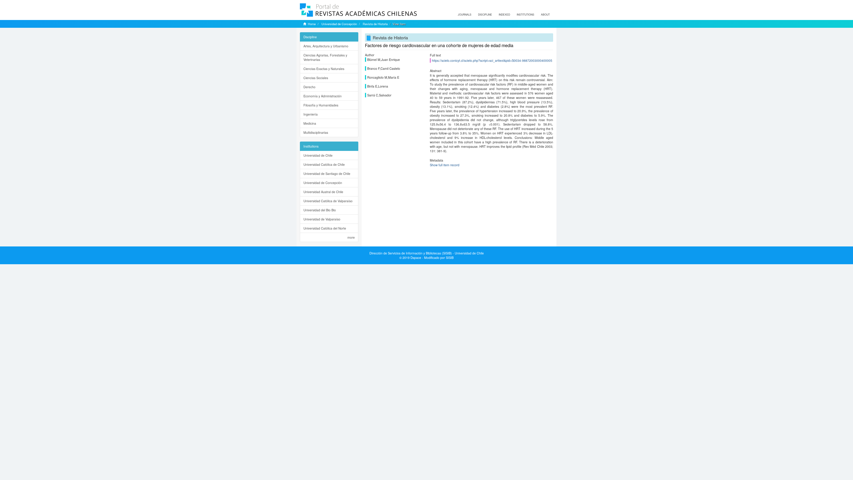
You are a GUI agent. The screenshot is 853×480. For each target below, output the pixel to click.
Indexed (504, 14)
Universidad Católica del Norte (324, 228)
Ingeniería (310, 114)
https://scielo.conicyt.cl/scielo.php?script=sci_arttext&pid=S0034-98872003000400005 (492, 60)
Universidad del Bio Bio (319, 210)
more (351, 237)
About (545, 14)
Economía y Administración (322, 96)
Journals (464, 14)
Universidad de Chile (318, 155)
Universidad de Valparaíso (321, 219)
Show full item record (444, 165)
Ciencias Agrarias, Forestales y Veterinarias (325, 57)
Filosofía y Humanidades (320, 105)
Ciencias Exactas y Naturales (323, 68)
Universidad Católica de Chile (324, 164)
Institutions (525, 14)
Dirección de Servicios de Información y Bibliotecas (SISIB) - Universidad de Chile (426, 253)
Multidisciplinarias (315, 132)
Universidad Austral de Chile (323, 192)
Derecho (309, 87)
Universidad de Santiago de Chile (326, 173)
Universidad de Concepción (339, 24)
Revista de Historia (375, 24)
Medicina (309, 123)
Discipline (485, 14)
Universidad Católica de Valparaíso (328, 201)
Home (312, 24)
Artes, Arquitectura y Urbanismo (325, 46)
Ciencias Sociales (315, 78)
